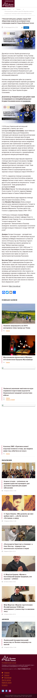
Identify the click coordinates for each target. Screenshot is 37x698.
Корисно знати (6, 682)
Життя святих (6, 680)
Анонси (6, 675)
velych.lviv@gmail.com (24, 669)
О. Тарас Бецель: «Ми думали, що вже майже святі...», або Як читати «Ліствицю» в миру (18, 516)
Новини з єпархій (10, 399)
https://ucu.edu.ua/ (14, 286)
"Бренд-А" (29, 696)
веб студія (25, 696)
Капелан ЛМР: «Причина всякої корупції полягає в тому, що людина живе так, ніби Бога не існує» (18, 448)
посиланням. (26, 101)
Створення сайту (9, 696)
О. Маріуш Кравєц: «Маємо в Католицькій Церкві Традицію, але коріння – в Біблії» (18, 576)
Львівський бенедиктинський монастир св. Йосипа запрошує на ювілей (17, 642)
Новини (26, 27)
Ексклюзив (7, 677)
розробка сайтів (18, 696)
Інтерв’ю (4, 685)
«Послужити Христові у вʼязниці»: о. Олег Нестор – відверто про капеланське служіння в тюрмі (18, 546)
